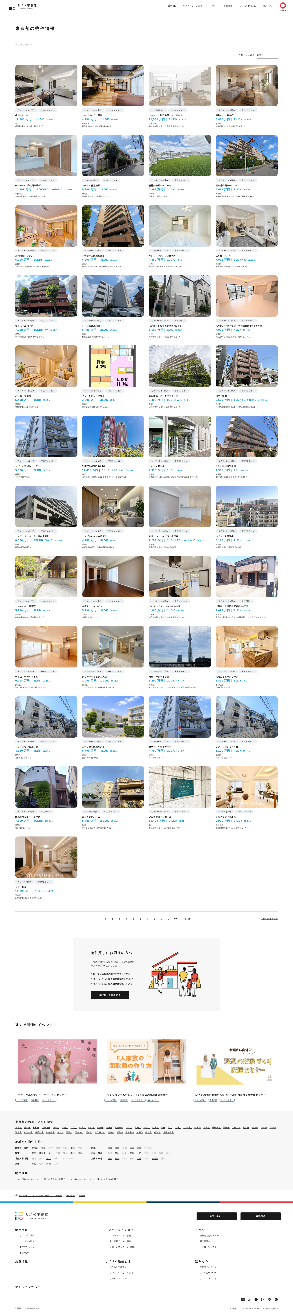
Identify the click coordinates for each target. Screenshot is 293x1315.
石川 (48, 1158)
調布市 (18, 1132)
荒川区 (246, 1127)
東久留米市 (100, 1132)
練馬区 (56, 1127)
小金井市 (28, 1132)
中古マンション (27, 1247)
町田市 (197, 1127)
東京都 (82, 1195)
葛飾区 (206, 1127)
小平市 (264, 1127)
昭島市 (120, 1132)
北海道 (35, 1148)
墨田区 (226, 1127)
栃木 (73, 1153)
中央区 (82, 1127)
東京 (34, 1153)
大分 (139, 1158)
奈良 (139, 1148)
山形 (73, 1148)
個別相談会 (205, 1241)
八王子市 (119, 1127)
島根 (117, 1153)
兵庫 (117, 1148)
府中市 (272, 1127)
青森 (43, 1148)
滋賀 (132, 1148)
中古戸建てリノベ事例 (120, 1241)
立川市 (60, 1132)
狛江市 (157, 1132)
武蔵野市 (39, 1132)
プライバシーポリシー (250, 1309)
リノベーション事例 (192, 6)
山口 (139, 1153)
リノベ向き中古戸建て (107, 1179)
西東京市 (236, 1127)
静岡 (48, 1164)
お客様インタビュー (209, 1267)
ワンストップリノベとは (121, 1273)
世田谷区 (46, 1127)
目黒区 (129, 1127)
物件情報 (172, 6)
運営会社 (233, 1309)
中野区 (91, 1127)
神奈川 (42, 1153)
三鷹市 (255, 1127)
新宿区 (18, 1127)
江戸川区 (187, 1127)
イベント (213, 6)
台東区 (155, 1127)
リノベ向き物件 (27, 1241)
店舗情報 (228, 6)
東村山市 (50, 1132)
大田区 (138, 1127)
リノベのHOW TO (208, 1273)
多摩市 (111, 1132)
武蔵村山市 (168, 1132)
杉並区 (65, 1127)
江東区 (100, 1127)
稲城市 (148, 1132)
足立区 (109, 1127)
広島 (132, 1153)
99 (175, 919)
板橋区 (36, 1127)
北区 (170, 1127)
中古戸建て (25, 1253)
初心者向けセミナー (209, 1235)
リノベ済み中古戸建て (54, 1179)
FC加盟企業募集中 (270, 1309)
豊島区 (27, 1127)
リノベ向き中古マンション (81, 1179)
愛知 (34, 1164)
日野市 (69, 1132)
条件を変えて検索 (269, 919)
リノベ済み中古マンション (28, 1179)
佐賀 (117, 1158)
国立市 (89, 1132)
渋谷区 (146, 1127)
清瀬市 (139, 1132)
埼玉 (51, 1153)
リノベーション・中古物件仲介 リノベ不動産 (40, 1195)
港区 (163, 1127)
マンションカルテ (28, 1286)
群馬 (80, 1153)
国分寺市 (79, 1132)
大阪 (110, 1148)
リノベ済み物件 (27, 1235)
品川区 (178, 1127)
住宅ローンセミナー (209, 1247)
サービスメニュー (118, 1278)
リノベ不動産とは (247, 6)
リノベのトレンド (208, 1278)
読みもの (267, 6)
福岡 (110, 1158)
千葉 (58, 1153)
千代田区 (216, 1127)
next (187, 919)
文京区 (74, 1127)
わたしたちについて (119, 1267)
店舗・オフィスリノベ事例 (122, 1247)
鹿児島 (155, 1158)
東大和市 (129, 1132)
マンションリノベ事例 (120, 1235)
